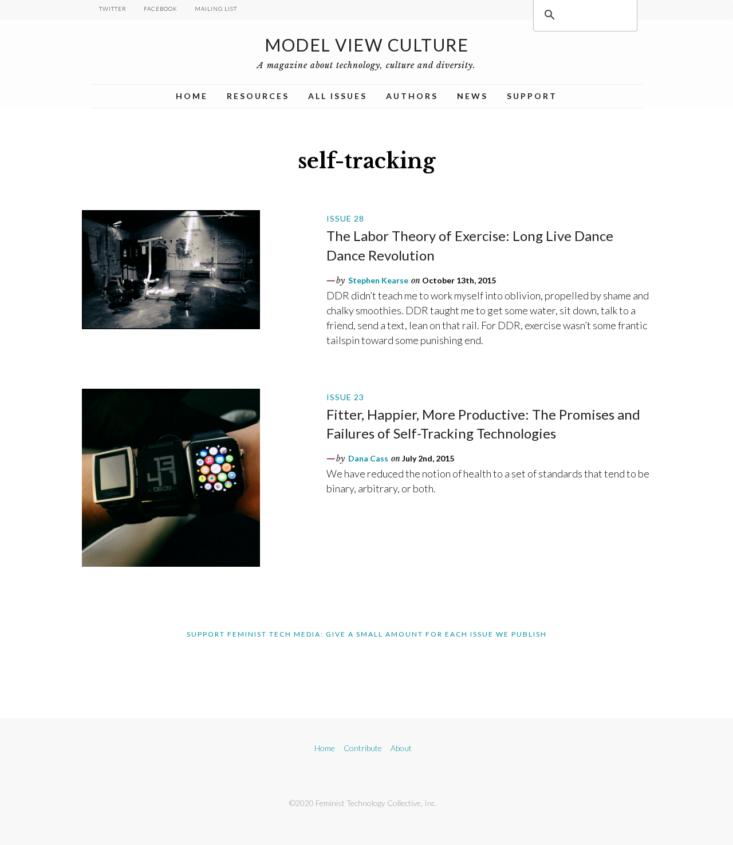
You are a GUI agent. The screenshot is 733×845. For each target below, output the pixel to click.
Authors (412, 96)
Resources (258, 96)
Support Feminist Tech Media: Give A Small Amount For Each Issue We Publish (367, 634)
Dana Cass (368, 458)
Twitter (113, 8)
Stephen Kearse (378, 280)
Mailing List (216, 8)
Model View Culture (366, 44)
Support (532, 96)
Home (192, 96)
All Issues (337, 96)
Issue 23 (345, 397)
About (401, 748)
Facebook (161, 8)
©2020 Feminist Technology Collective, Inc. (363, 803)
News (472, 96)
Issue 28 (345, 218)
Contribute (363, 748)
